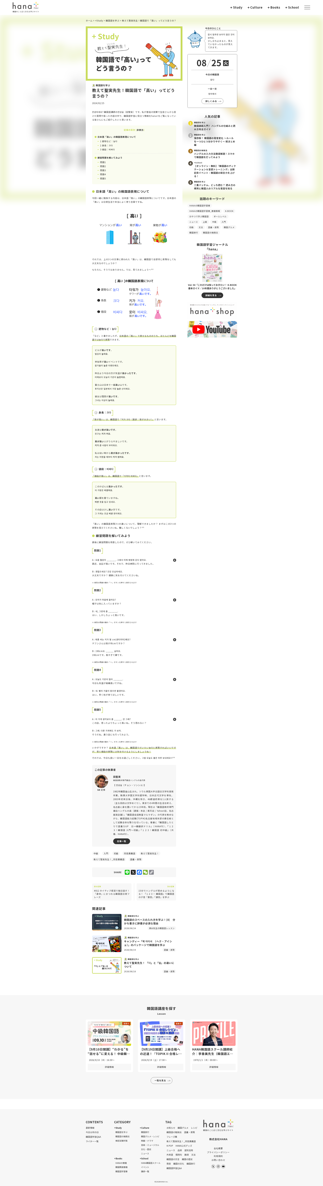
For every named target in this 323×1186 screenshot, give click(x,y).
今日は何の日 (92, 1132)
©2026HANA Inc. (161, 1181)
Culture (255, 7)
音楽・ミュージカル (150, 1144)
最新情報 (90, 1127)
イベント (145, 1167)
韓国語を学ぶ (112, 20)
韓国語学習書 (121, 1171)
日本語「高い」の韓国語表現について (117, 136)
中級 (214, 221)
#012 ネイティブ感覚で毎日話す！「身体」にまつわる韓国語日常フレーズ (112, 892)
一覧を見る (160, 1080)
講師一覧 (145, 1171)
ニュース (193, 221)
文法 (201, 227)
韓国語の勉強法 (210, 232)
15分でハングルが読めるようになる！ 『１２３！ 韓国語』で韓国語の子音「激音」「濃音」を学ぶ (156, 892)
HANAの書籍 (121, 1162)
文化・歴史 (146, 1149)
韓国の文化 (178, 1163)
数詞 (186, 1154)
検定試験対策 (121, 1140)
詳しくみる (211, 101)
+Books (118, 1158)
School (292, 7)
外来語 (170, 1154)
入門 (224, 221)
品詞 (180, 1150)
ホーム (89, 20)
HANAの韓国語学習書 (199, 205)
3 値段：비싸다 (107, 149)
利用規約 (218, 1156)
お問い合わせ (218, 1160)
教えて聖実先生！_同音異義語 (181, 1141)
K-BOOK (229, 210)
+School (144, 1158)
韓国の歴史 (187, 1159)
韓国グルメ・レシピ (150, 1136)
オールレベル (220, 216)
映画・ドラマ (147, 1140)
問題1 (103, 162)
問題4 (103, 174)
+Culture (144, 1127)
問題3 (103, 170)
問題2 (103, 166)
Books (274, 7)
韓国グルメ (229, 227)
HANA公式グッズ (184, 1145)
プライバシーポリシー (218, 1152)
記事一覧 (121, 841)
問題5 (103, 178)
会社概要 (218, 1148)
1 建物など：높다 (108, 141)
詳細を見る (211, 295)
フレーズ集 (172, 1136)
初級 (191, 227)
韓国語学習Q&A (93, 1136)
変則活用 (188, 1150)
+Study (99, 20)
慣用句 (179, 1154)
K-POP (170, 1145)
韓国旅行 (193, 232)
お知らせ (171, 1127)
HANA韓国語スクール (150, 1162)
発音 (169, 1163)
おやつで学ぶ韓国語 (199, 216)
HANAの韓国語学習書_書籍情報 (204, 210)
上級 (205, 221)
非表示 (140, 129)
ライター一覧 (92, 1141)
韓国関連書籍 (121, 1167)
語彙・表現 (213, 227)
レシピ (194, 1127)
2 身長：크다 (106, 145)
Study (236, 7)
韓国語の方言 (173, 1159)
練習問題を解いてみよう (110, 157)
